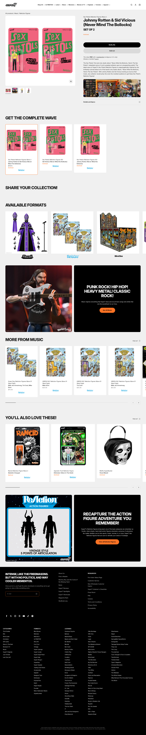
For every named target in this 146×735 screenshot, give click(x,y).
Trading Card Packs (39, 667)
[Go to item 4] (28, 91)
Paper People (37, 685)
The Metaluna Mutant (94, 644)
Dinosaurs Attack (70, 670)
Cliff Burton (68, 654)
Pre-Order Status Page (95, 577)
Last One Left (7, 657)
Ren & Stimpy (92, 691)
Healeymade (68, 703)
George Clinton (69, 691)
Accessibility (92, 608)
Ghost (66, 693)
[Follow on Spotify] (32, 616)
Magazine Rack (63, 598)
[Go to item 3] (21, 91)
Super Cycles (37, 652)
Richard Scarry (92, 693)
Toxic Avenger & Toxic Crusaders (120, 654)
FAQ (89, 595)
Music (64, 5)
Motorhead (91, 657)
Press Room (91, 592)
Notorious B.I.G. (92, 665)
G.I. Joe (67, 688)
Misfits (90, 654)
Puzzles (36, 688)
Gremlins (67, 701)
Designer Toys (38, 675)
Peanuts (90, 678)
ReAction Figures (25, 13)
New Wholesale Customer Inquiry (96, 585)
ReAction (36, 634)
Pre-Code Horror (93, 683)
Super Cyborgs (38, 649)
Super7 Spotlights (64, 591)
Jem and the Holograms (72, 711)
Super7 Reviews (64, 588)
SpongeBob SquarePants (118, 639)
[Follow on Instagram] (15, 616)
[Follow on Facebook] (6, 616)
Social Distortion (116, 636)
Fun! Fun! (36, 644)
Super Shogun (38, 659)
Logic (89, 639)
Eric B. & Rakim (69, 678)
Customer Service (93, 581)
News (60, 585)
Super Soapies (38, 665)
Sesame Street (92, 714)
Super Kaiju (37, 657)
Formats (98, 5)
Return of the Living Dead (95, 688)
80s (4, 634)
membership (100, 57)
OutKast (90, 672)
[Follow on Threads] (19, 616)
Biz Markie (68, 641)
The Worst (114, 680)
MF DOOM (91, 647)
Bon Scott (67, 647)
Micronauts (91, 649)
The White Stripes (116, 675)
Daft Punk (67, 662)
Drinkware (37, 678)
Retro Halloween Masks (40, 691)
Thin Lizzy (114, 649)
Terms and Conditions (95, 602)
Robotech (91, 698)
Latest (58, 5)
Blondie (67, 644)
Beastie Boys (68, 636)
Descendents (68, 665)
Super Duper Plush (39, 654)
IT (65, 709)
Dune (66, 672)
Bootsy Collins (69, 649)
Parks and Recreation (94, 675)
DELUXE (36, 641)
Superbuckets (38, 693)
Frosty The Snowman (71, 683)
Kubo (89, 636)
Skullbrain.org (63, 601)
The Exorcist (68, 680)
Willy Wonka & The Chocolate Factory (122, 678)
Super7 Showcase (64, 594)
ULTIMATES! (49, 5)
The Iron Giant (69, 706)
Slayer (113, 634)
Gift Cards (6, 641)
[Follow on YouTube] (24, 616)
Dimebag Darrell (69, 667)
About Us (61, 573)
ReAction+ (37, 636)
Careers (90, 599)
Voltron (113, 670)
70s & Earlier (6, 631)
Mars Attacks (92, 641)
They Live (114, 647)
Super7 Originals (7, 652)
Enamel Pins (37, 680)
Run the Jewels (92, 706)
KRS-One (90, 634)
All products (9, 13)
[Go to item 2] (15, 91)
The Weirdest (115, 672)
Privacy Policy (92, 605)
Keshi (35, 683)
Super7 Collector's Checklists (97, 589)
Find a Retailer (63, 576)
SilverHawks (114, 631)
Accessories (37, 670)
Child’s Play (68, 652)
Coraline (67, 657)
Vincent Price (115, 667)
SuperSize (37, 662)
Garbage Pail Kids (70, 685)
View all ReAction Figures (107, 542)
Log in (96, 59)
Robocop (90, 696)
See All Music (107, 310)
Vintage (36, 647)
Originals (90, 5)
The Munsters (92, 659)
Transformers (115, 657)
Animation (6, 639)
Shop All (40, 5)
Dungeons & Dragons (71, 675)
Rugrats (90, 703)
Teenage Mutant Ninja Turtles (119, 644)
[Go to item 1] (8, 91)
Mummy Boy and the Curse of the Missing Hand (68, 581)
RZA (89, 709)
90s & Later (6, 636)
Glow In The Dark (8, 644)
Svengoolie (114, 641)
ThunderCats (115, 652)
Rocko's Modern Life (94, 701)
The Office (91, 670)
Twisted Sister (115, 659)
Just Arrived (6, 654)
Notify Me (112, 45)
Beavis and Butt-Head (71, 639)
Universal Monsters (116, 665)
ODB (89, 667)
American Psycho (70, 631)
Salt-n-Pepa (91, 711)
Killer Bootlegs (92, 631)
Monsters (72, 5)
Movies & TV (81, 5)
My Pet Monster (92, 662)
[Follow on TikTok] (28, 616)
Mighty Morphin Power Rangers (97, 652)
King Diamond (69, 714)
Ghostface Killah (69, 696)
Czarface (67, 659)
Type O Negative (116, 662)
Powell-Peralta (92, 680)
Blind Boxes (37, 631)
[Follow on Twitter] (11, 616)
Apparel (105, 5)
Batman (67, 634)
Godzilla (67, 698)
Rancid (90, 685)
